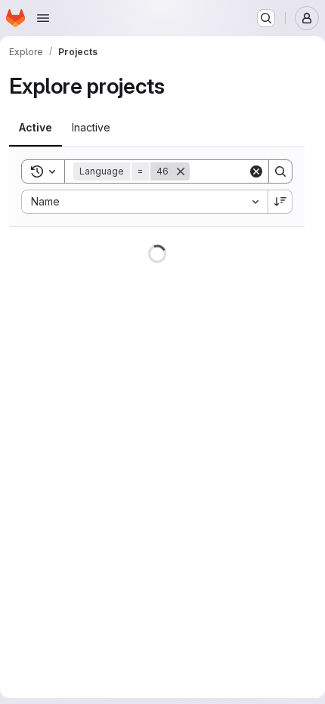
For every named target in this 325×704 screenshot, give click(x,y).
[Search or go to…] (266, 18)
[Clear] (256, 171)
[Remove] (181, 171)
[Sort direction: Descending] (280, 202)
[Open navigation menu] (43, 18)
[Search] (280, 171)
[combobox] (144, 202)
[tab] (35, 128)
